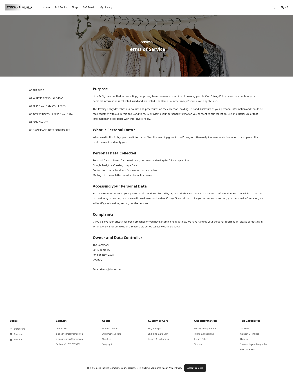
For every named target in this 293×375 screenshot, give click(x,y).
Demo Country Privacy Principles (180, 101)
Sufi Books (61, 7)
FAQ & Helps (154, 328)
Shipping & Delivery (158, 333)
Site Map (198, 344)
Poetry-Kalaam (247, 349)
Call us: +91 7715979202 (68, 344)
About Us (106, 339)
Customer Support (111, 333)
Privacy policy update (205, 328)
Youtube (18, 339)
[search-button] (273, 7)
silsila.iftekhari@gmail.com (69, 333)
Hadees (244, 339)
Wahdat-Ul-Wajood (249, 333)
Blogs (75, 7)
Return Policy (201, 339)
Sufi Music (89, 7)
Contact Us (61, 328)
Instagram (19, 328)
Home (46, 7)
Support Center (110, 328)
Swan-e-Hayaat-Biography (253, 344)
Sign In (285, 7)
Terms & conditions (204, 333)
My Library (106, 7)
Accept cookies (195, 367)
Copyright (107, 344)
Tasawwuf (245, 328)
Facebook (19, 334)
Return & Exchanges (158, 339)
